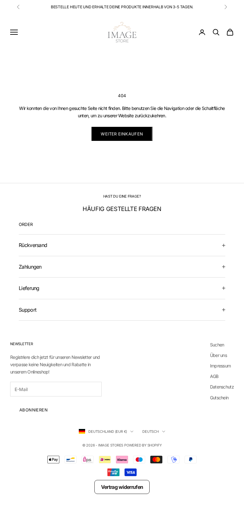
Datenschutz (222, 386)
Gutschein (219, 397)
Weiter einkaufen (122, 133)
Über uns (218, 355)
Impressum (220, 365)
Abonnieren (33, 409)
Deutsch (150, 431)
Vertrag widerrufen (122, 487)
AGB (214, 376)
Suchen (217, 344)
